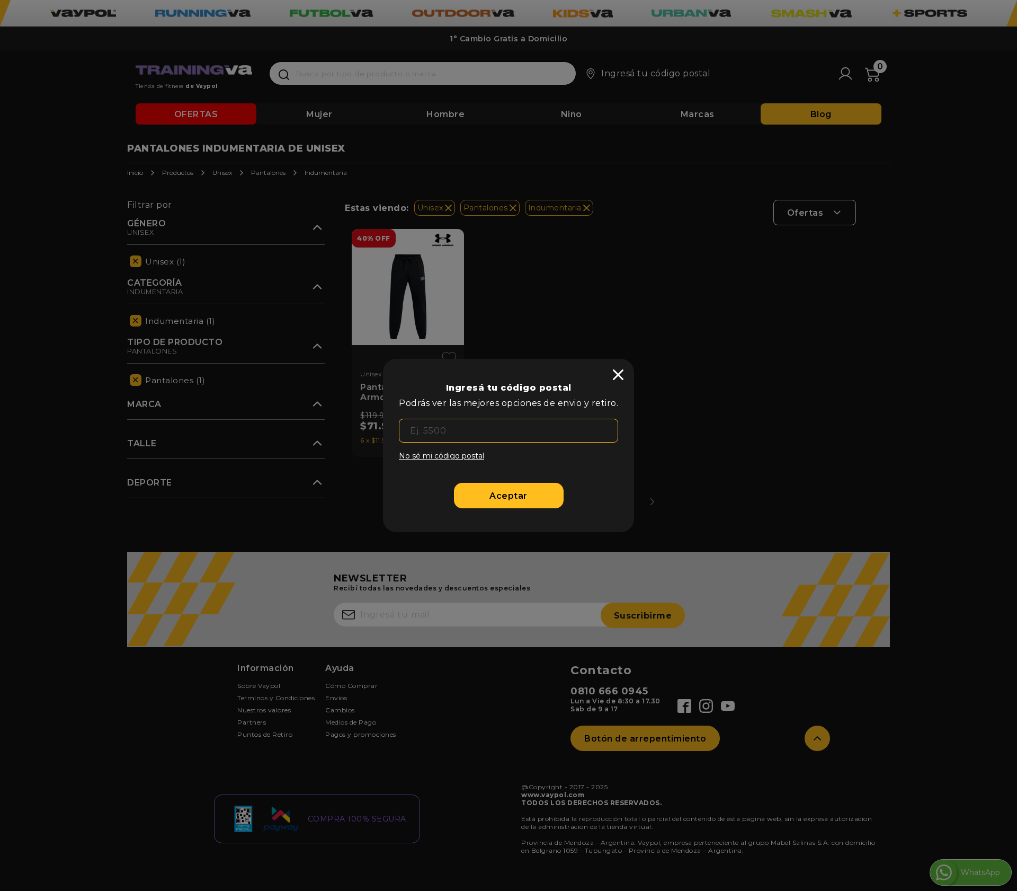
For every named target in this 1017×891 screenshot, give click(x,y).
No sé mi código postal (441, 456)
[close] (618, 374)
